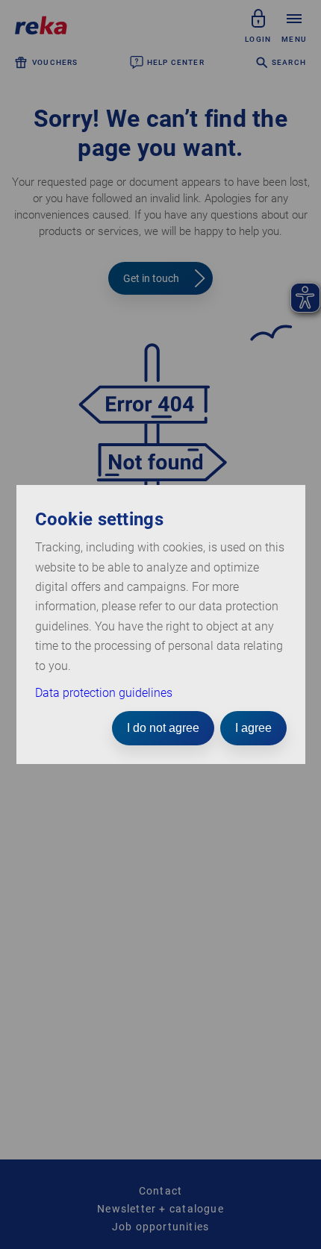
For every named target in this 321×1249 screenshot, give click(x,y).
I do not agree (163, 727)
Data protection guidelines (103, 693)
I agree (253, 727)
